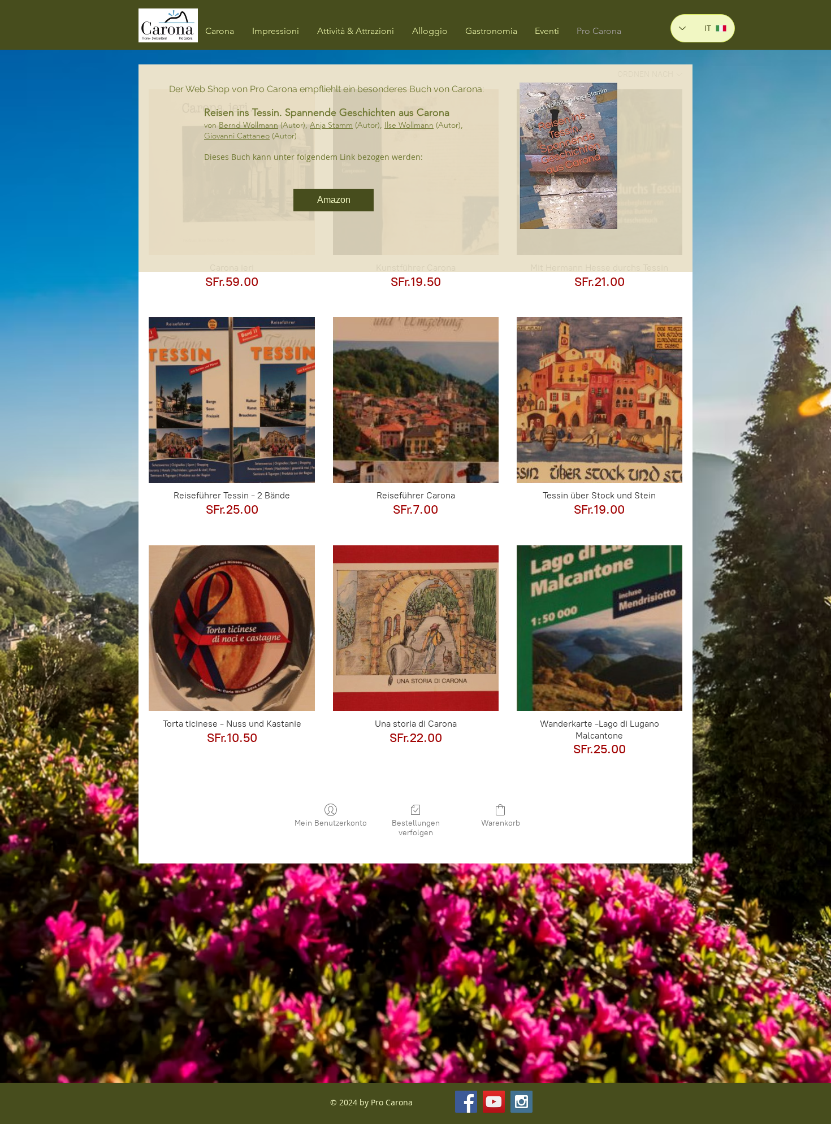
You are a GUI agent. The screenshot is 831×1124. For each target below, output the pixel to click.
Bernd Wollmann (248, 125)
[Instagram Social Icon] (521, 1102)
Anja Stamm (331, 125)
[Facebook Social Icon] (466, 1102)
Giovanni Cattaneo (237, 136)
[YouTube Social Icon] (494, 1102)
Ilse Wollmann (409, 125)
